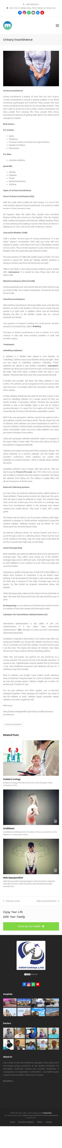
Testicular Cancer (13, 901)
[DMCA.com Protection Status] (31, 975)
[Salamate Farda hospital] (52, 1012)
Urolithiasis (8, 828)
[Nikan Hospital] (10, 1012)
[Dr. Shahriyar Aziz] (31, 1033)
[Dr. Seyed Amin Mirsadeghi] (19, 1044)
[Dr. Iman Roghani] (8, 1033)
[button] (57, 25)
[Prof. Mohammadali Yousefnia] (53, 1044)
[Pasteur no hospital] (38, 1012)
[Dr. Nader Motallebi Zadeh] (53, 1033)
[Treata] (24, 1012)
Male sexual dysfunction (47, 901)
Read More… (9, 1081)
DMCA (39, 1122)
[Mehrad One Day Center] (10, 1003)
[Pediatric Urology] (31, 758)
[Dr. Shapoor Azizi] (42, 1033)
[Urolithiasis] (31, 807)
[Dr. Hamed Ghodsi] (42, 1044)
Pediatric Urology (11, 779)
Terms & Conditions (26, 1122)
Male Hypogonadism (13, 877)
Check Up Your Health (29, 926)
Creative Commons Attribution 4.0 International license (40, 1115)
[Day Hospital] (52, 1002)
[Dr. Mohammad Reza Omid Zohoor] (31, 1044)
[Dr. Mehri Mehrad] (19, 1033)
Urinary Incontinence (13, 724)
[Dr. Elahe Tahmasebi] (8, 1044)
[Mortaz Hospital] (24, 1003)
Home (12, 1122)
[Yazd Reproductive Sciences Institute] (38, 1002)
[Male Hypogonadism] (31, 856)
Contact (49, 1122)
